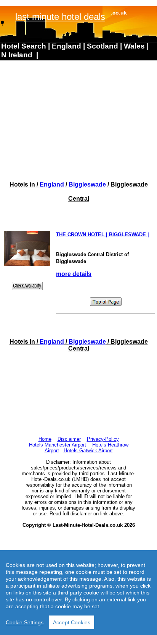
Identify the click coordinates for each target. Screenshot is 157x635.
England (52, 184)
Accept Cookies (71, 622)
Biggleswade (87, 184)
